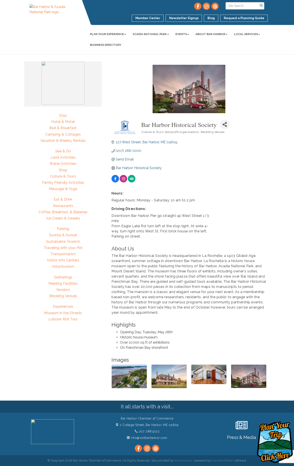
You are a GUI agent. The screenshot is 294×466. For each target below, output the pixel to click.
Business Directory (105, 44)
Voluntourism (63, 266)
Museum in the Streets (63, 313)
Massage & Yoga (63, 189)
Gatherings (63, 277)
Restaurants (63, 206)
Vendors (63, 290)
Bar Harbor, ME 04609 (149, 425)
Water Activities (63, 164)
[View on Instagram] (123, 181)
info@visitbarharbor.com (148, 438)
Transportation (63, 254)
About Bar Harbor (210, 34)
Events (181, 34)
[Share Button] (225, 124)
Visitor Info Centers (63, 260)
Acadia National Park (150, 34)
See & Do (63, 151)
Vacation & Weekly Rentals (63, 141)
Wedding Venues (63, 296)
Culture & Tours (63, 176)
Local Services (246, 34)
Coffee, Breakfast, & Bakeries (63, 212)
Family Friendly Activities (63, 183)
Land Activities (63, 157)
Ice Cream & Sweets (63, 218)
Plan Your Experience (107, 34)
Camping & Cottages (63, 134)
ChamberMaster (222, 460)
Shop (63, 170)
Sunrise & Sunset (63, 235)
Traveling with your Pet (63, 248)
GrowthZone (183, 460)
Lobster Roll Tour (63, 319)
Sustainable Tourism (63, 241)
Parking (63, 229)
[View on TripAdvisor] (131, 181)
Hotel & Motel (63, 122)
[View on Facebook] (115, 181)
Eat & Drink (63, 199)
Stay (63, 115)
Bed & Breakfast (63, 128)
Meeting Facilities (63, 283)
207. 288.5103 (148, 431)
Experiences (63, 306)
